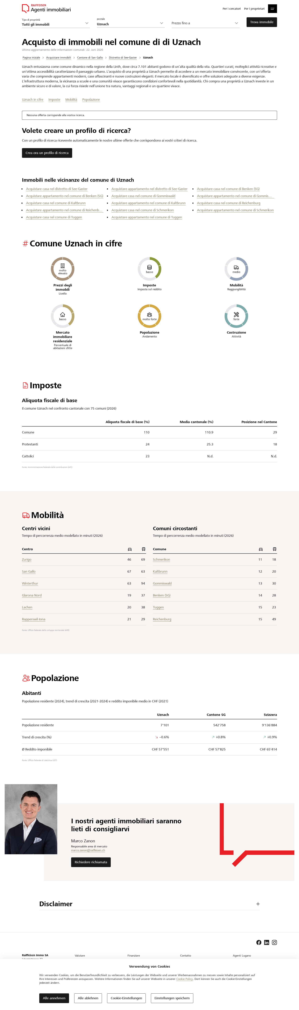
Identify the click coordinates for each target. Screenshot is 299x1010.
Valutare (80, 955)
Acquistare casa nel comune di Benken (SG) (228, 189)
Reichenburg (162, 619)
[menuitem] (231, 8)
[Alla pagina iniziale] (46, 9)
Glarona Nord (32, 595)
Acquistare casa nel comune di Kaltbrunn (56, 203)
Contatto (185, 955)
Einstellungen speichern (172, 998)
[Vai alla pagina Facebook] (258, 942)
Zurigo (26, 559)
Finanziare (134, 955)
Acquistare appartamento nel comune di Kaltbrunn (149, 203)
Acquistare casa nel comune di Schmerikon (143, 210)
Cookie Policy (184, 979)
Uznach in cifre (32, 100)
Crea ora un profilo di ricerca (47, 153)
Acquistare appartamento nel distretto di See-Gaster (150, 189)
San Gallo (28, 571)
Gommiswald (162, 583)
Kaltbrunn (160, 571)
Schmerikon (161, 559)
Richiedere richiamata (91, 862)
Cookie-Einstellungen (126, 998)
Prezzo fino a (181, 23)
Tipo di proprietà (31, 19)
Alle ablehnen (88, 998)
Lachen (27, 607)
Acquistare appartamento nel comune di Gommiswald (235, 196)
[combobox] (128, 24)
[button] (272, 8)
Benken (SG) (161, 595)
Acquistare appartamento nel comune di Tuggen (147, 217)
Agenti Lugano (242, 955)
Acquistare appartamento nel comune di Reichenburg (64, 210)
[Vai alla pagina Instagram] (274, 942)
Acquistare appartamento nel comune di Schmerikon (235, 210)
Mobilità (71, 100)
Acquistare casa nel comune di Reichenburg (228, 203)
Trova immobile (261, 22)
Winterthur (30, 583)
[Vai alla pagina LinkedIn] (266, 942)
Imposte (54, 100)
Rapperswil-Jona (33, 619)
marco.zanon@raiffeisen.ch (88, 850)
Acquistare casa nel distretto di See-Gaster (57, 189)
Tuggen (158, 607)
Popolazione (91, 100)
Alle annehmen (54, 998)
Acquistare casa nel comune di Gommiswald (143, 196)
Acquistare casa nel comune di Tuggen (54, 217)
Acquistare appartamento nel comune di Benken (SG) (64, 196)
